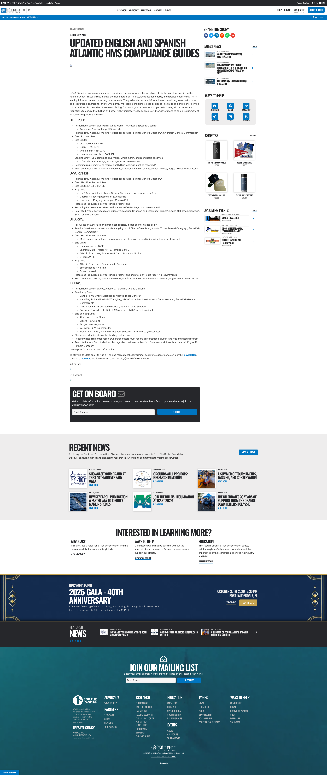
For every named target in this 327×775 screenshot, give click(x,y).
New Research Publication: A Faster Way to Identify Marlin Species (108, 500)
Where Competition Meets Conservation (229, 55)
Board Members (206, 718)
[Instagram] (323, 3)
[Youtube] (320, 3)
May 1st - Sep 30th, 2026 (230, 215)
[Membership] (215, 106)
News (3, 2)
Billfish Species (174, 718)
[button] (206, 35)
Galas (170, 730)
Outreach (171, 707)
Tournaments (110, 726)
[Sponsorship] (246, 106)
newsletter (190, 355)
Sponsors (109, 715)
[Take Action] (215, 116)
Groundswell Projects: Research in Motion (170, 475)
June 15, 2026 (222, 493)
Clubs (107, 719)
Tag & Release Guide (145, 718)
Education (146, 10)
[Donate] (230, 106)
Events (168, 10)
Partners (158, 10)
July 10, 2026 (222, 470)
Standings (140, 732)
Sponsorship (246, 109)
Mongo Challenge (230, 218)
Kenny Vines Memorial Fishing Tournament (232, 229)
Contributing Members (209, 722)
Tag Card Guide (143, 736)
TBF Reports (141, 728)
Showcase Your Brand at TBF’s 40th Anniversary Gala (107, 477)
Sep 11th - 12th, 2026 (229, 225)
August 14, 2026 (223, 51)
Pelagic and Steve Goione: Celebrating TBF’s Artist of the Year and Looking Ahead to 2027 (232, 69)
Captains (108, 723)
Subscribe (177, 412)
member (85, 358)
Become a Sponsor (239, 710)
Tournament (226, 220)
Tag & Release (142, 710)
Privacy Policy (163, 763)
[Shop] (230, 116)
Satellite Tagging (144, 707)
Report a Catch (316, 10)
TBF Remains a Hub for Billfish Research (232, 82)
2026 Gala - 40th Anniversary (13, 17)
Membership (299, 10)
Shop (279, 10)
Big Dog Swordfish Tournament (231, 241)
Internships (236, 718)
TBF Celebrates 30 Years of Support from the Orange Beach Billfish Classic (237, 500)
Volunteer (235, 722)
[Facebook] (313, 3)
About (299, 3)
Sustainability (174, 714)
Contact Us (204, 707)
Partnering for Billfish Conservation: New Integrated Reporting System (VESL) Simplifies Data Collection (48, 3)
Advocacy (133, 10)
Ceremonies (172, 734)
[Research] (246, 116)
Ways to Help (144, 541)
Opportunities (174, 710)
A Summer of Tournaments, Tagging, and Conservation (237, 475)
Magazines (172, 703)
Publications (142, 703)
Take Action (215, 120)
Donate (287, 10)
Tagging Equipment (145, 714)
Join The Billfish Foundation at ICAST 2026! (173, 498)
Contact (306, 3)
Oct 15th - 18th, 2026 (229, 237)
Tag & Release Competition (142, 723)
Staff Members (206, 714)
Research (122, 10)
